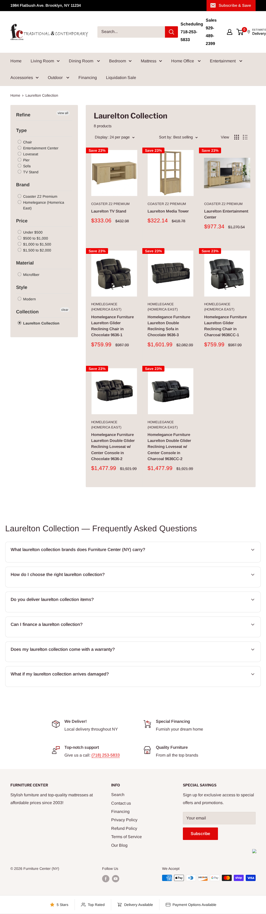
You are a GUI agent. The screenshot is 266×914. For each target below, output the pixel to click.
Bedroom (117, 61)
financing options (52, 636)
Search (117, 794)
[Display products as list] (245, 137)
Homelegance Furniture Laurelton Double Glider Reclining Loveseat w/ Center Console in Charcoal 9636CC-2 (169, 446)
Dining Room (81, 61)
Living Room (42, 61)
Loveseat (30, 154)
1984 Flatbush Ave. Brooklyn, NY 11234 (45, 5)
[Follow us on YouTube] (115, 878)
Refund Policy (124, 828)
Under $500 (32, 232)
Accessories (21, 77)
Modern (29, 299)
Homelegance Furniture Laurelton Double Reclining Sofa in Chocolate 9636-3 (169, 326)
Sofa (26, 166)
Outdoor (56, 77)
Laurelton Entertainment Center (226, 214)
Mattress (148, 61)
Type (21, 130)
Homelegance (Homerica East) (43, 205)
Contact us (121, 803)
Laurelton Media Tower (168, 211)
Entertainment (223, 61)
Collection (27, 311)
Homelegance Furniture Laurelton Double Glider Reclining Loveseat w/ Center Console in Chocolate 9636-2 (113, 446)
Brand (23, 184)
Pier (26, 160)
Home (16, 61)
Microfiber (30, 275)
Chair (27, 142)
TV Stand (30, 172)
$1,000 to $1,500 (36, 244)
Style (21, 287)
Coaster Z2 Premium (39, 196)
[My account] (229, 32)
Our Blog (119, 845)
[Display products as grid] (236, 137)
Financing (87, 77)
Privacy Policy (124, 820)
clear (64, 310)
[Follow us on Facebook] (105, 878)
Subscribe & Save (235, 5)
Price (22, 220)
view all (63, 113)
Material (25, 263)
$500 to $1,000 (35, 238)
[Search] (171, 32)
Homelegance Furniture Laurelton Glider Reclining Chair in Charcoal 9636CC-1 (225, 326)
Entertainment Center (40, 148)
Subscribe (200, 833)
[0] (240, 32)
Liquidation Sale (121, 77)
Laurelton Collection (40, 323)
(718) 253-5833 (105, 755)
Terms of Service (126, 836)
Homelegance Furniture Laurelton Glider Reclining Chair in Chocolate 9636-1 (112, 326)
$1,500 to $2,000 (36, 250)
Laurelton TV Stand (108, 211)
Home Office (183, 61)
